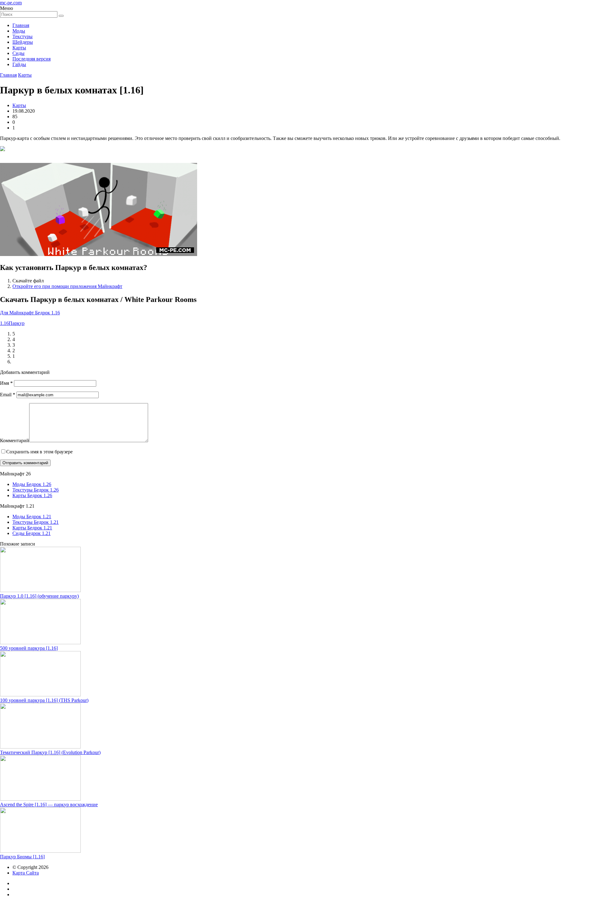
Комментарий (14, 440)
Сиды (18, 53)
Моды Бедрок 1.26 (31, 484)
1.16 (4, 323)
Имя (6, 383)
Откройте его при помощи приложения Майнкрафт (67, 286)
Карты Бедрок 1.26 (32, 495)
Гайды (19, 64)
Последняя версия (31, 58)
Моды (18, 31)
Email (7, 394)
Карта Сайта (25, 872)
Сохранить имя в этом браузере (39, 451)
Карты (19, 47)
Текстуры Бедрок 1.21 (35, 522)
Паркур (17, 323)
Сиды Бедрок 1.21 (31, 533)
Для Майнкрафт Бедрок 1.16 (30, 312)
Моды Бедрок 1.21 (31, 516)
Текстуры (22, 36)
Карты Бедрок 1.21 (32, 527)
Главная (20, 25)
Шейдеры (22, 42)
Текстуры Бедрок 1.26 (35, 489)
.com (11, 2)
